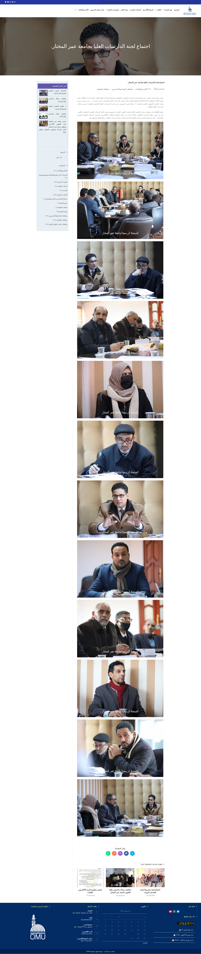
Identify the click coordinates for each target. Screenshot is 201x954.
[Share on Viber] (120, 853)
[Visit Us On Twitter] (178, 911)
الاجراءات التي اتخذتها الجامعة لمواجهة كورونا (53, 175)
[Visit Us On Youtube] (170, 911)
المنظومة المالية (133, 2)
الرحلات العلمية (62, 186)
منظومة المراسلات (105, 2)
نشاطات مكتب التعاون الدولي (58, 224)
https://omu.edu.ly (86, 941)
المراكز (179, 2)
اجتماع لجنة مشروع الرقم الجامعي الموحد (150, 891)
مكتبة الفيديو (63, 211)
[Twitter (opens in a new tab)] (5, 2)
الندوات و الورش (62, 195)
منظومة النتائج (158, 2)
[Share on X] (132, 853)
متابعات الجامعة (62, 207)
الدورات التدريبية (62, 182)
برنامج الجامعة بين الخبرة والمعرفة (56, 199)
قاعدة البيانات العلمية (146, 2)
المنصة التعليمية (168, 2)
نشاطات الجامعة (103, 89)
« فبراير (145, 943)
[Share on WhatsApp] (108, 853)
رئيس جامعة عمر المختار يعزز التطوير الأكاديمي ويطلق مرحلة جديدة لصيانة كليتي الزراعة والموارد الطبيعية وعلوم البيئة (52, 118)
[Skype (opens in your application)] (12, 2)
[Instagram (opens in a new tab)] (10, 2)
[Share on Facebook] (126, 853)
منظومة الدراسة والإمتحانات (119, 2)
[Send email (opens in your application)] (14, 2)
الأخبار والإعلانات (141, 89)
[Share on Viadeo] (114, 853)
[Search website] (75, 10)
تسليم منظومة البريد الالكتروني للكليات (90, 891)
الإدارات (196, 2)
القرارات (64, 190)
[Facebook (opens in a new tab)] (8, 2)
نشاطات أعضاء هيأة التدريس (122, 89)
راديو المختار (63, 203)
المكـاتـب (187, 2)
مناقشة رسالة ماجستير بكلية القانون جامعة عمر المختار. (120, 891)
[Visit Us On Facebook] (174, 911)
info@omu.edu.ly (86, 934)
